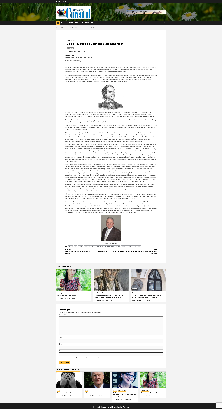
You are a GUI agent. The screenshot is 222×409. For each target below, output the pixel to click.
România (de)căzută (64, 393)
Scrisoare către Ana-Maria (66, 295)
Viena (139, 246)
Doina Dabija (72, 298)
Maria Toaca (109, 300)
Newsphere (116, 407)
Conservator (92, 246)
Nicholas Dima (100, 395)
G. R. (70, 395)
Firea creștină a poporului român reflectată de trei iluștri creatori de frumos (86, 251)
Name (61, 337)
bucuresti (80, 246)
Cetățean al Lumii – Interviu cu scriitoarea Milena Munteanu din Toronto (125, 394)
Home (62, 23)
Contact (70, 23)
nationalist (123, 246)
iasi (112, 246)
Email (61, 344)
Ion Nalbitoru (128, 399)
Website (61, 351)
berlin (75, 246)
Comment (62, 315)
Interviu (115, 390)
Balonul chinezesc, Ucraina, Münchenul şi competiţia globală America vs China (134, 251)
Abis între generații (92, 393)
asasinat (71, 246)
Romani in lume (122, 390)
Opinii (58, 390)
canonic (86, 246)
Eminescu (107, 246)
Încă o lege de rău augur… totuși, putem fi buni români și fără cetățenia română (109, 296)
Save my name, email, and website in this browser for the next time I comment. (85, 358)
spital (134, 246)
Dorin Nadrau (81, 51)
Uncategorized (71, 40)
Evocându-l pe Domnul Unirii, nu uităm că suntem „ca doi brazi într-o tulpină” (146, 296)
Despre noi (79, 23)
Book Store (89, 23)
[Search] (165, 23)
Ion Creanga (117, 246)
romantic (130, 246)
